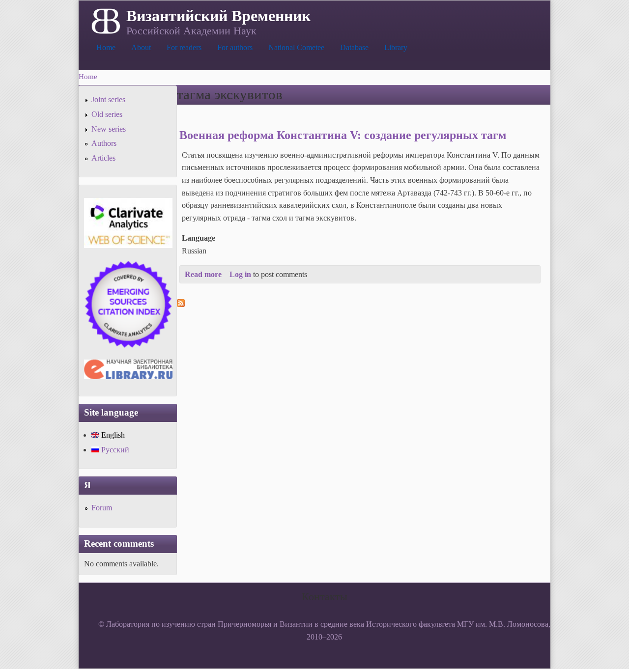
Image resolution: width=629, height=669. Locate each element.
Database (354, 47)
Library (395, 47)
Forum (101, 507)
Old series (106, 114)
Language (198, 238)
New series (108, 129)
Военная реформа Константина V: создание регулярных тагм (342, 135)
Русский (114, 450)
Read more (203, 274)
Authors (103, 143)
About (141, 47)
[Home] (104, 20)
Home (105, 47)
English (112, 435)
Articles (103, 158)
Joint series (108, 99)
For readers (184, 47)
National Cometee (296, 47)
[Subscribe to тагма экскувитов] (181, 304)
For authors (235, 47)
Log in (240, 274)
